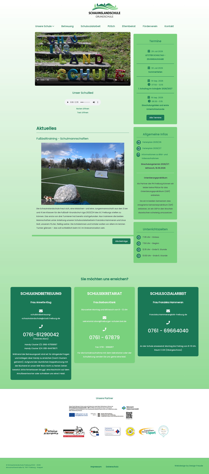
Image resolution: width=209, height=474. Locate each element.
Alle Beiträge (121, 241)
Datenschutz (112, 466)
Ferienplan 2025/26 (151, 142)
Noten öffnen (82, 108)
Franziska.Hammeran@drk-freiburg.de (168, 314)
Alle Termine (155, 117)
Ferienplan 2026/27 (151, 148)
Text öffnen (82, 112)
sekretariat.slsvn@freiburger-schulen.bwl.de (104, 321)
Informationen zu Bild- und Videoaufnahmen (155, 156)
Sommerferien (155, 72)
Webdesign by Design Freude (189, 465)
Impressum (96, 466)
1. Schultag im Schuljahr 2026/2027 (155, 88)
